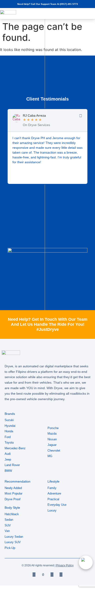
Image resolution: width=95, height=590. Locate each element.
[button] (82, 13)
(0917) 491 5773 (69, 4)
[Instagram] (52, 574)
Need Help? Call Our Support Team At (38, 4)
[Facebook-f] (34, 574)
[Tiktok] (43, 574)
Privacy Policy (65, 565)
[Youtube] (61, 574)
